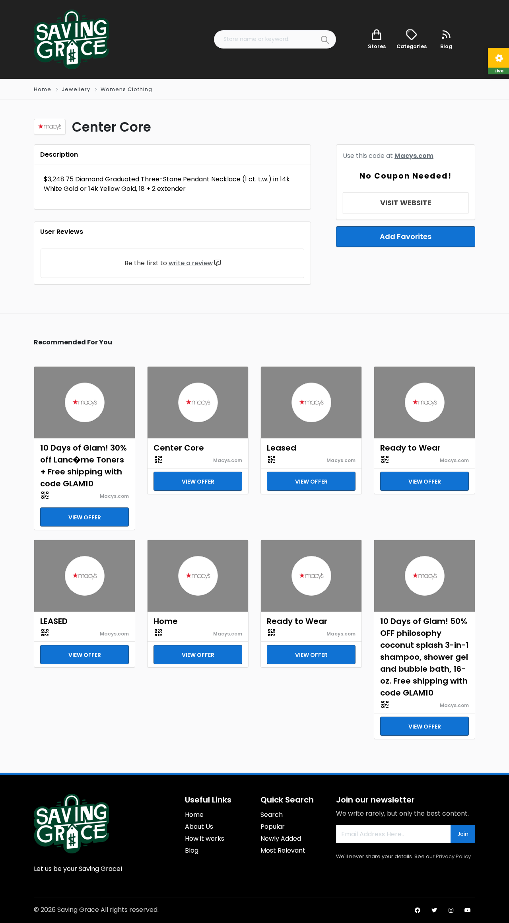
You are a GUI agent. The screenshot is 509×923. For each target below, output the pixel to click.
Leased (281, 447)
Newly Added (280, 838)
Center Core (178, 447)
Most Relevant (282, 850)
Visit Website (405, 203)
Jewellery (76, 89)
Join (462, 834)
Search (271, 814)
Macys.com (413, 155)
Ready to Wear (410, 447)
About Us (199, 826)
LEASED (54, 621)
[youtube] (467, 910)
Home (42, 89)
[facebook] (417, 910)
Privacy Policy (453, 856)
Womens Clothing (126, 89)
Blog (191, 850)
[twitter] (434, 910)
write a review (191, 263)
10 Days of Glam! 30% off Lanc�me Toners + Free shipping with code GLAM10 (83, 465)
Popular (272, 826)
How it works (204, 838)
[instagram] (451, 910)
